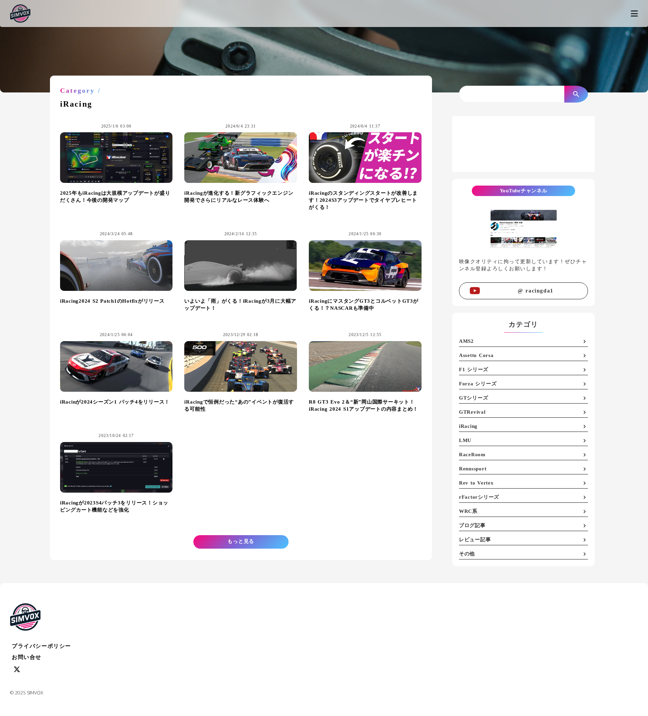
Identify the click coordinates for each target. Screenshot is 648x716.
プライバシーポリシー (41, 646)
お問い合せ (27, 657)
